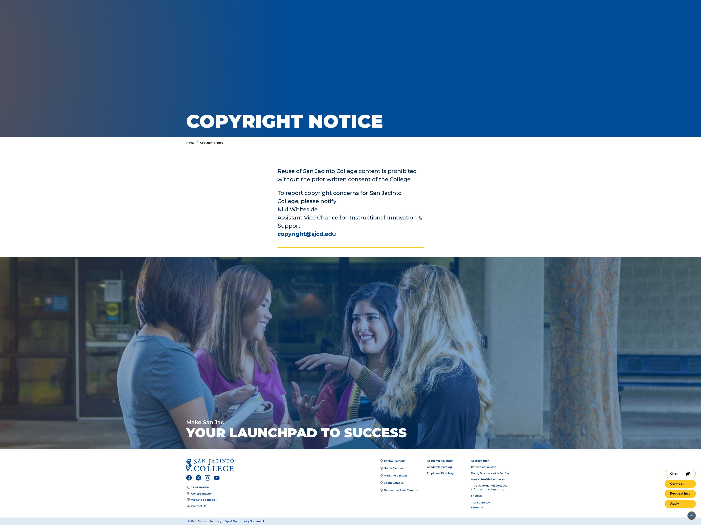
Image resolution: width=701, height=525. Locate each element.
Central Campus (394, 461)
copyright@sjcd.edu (306, 234)
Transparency (480, 502)
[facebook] (189, 478)
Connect (676, 483)
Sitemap (476, 495)
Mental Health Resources (488, 479)
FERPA (475, 507)
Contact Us (198, 506)
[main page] (29, 13)
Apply (674, 503)
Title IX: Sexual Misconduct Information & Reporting (489, 487)
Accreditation (480, 460)
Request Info (680, 493)
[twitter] (198, 478)
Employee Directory (440, 473)
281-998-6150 (200, 487)
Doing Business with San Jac (490, 473)
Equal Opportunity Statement (244, 521)
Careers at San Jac (483, 467)
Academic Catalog (439, 467)
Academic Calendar (440, 460)
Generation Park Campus (401, 490)
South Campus (394, 483)
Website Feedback (204, 499)
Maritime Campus (395, 475)
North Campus (393, 468)
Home (190, 142)
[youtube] (216, 478)
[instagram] (207, 478)
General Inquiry (201, 493)
